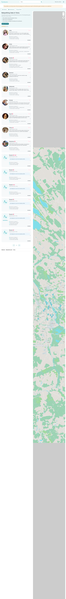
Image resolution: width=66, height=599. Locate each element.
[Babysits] (5, 2)
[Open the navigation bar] (63, 2)
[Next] (19, 245)
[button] (45, 309)
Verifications (11, 9)
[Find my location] (63, 18)
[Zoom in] (63, 13)
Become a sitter (58, 1)
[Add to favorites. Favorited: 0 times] (30, 100)
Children (5, 9)
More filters (19, 9)
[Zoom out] (63, 15)
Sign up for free (5, 23)
